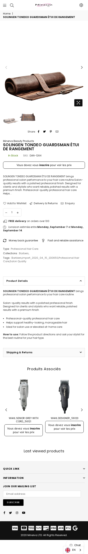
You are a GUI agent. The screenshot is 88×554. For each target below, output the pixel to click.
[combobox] (73, 550)
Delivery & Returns (45, 203)
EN (74, 550)
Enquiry (69, 203)
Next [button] (82, 68)
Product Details (17, 281)
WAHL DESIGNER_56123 (64, 418)
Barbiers (16, 258)
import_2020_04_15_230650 (40, 258)
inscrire (44, 165)
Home (6, 13)
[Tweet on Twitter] (44, 131)
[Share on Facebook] (39, 131)
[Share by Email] (57, 131)
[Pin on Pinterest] (51, 131)
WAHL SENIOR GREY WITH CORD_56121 (23, 419)
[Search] (12, 5)
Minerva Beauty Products (18, 141)
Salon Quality (18, 261)
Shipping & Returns (19, 352)
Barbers (24, 253)
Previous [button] (6, 68)
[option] (44, 67)
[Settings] (81, 5)
